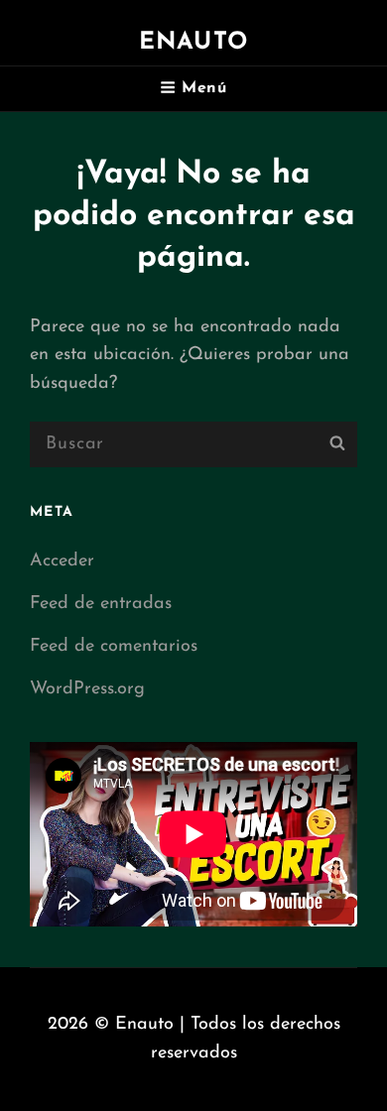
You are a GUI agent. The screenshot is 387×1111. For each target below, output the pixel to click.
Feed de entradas (101, 604)
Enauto (193, 43)
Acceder (62, 561)
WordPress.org (87, 689)
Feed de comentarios (113, 647)
